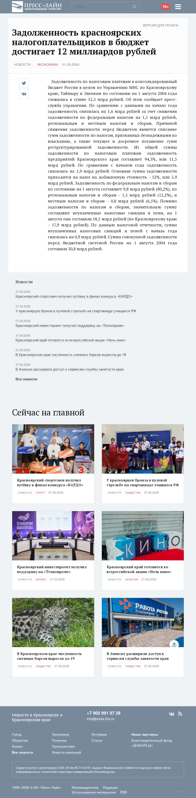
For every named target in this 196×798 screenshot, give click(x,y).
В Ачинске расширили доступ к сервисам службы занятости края (70, 369)
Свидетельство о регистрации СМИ (40, 767)
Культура (131, 579)
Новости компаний (66, 752)
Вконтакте (171, 714)
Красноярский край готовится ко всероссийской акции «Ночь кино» (71, 339)
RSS (180, 714)
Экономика (47, 64)
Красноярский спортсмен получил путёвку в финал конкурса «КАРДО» (74, 296)
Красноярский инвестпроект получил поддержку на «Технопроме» (70, 325)
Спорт (40, 492)
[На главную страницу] (37, 6)
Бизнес (41, 579)
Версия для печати (160, 25)
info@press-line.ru (100, 718)
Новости (22, 64)
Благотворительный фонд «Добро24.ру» (151, 742)
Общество (133, 492)
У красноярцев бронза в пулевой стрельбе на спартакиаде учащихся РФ (76, 310)
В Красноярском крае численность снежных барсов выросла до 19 (71, 354)
